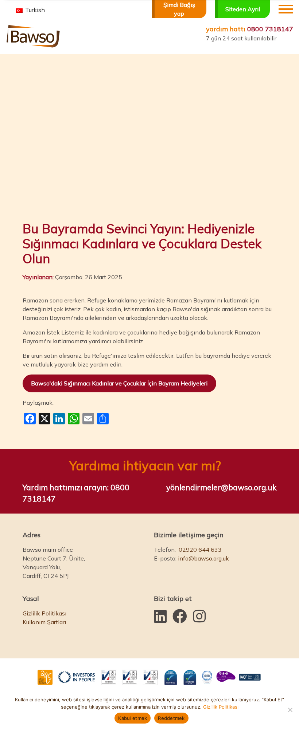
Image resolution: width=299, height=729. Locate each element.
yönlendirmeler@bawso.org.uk (221, 487)
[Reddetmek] (290, 709)
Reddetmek (171, 718)
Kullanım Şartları (44, 622)
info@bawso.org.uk (203, 558)
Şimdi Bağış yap (179, 9)
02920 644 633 (200, 549)
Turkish (34, 9)
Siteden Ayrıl (242, 9)
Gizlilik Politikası (44, 613)
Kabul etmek (132, 718)
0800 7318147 (249, 29)
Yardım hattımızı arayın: (76, 493)
